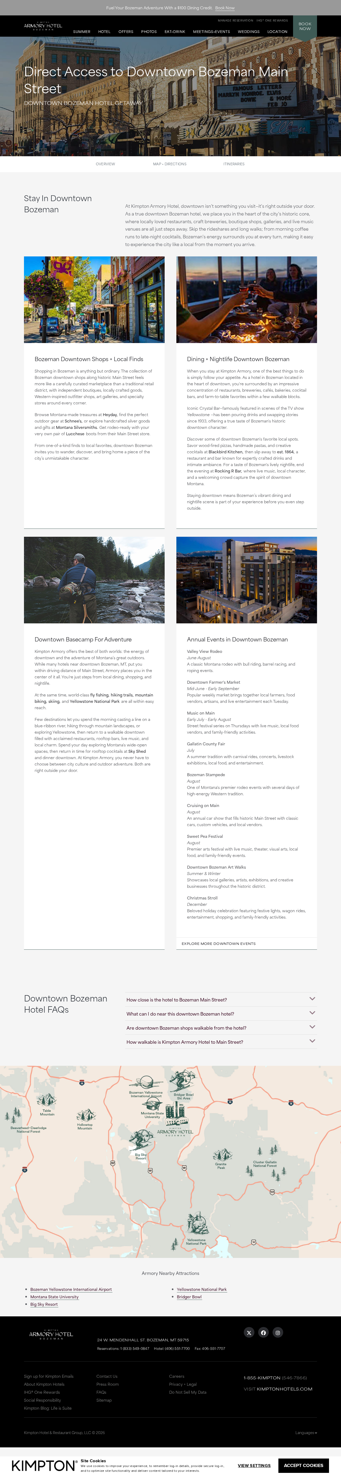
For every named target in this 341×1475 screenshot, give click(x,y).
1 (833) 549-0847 (134, 1348)
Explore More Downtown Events (219, 943)
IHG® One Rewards (42, 1392)
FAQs (101, 1392)
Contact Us (106, 1376)
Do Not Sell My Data (187, 1392)
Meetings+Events (211, 31)
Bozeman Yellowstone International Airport (71, 1289)
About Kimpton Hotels (44, 1384)
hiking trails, (122, 695)
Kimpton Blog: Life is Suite (48, 1408)
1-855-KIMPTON (262, 1378)
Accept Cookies (303, 1465)
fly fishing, (99, 695)
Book (305, 26)
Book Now (225, 8)
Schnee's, (73, 421)
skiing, (54, 701)
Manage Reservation (235, 20)
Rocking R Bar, (228, 471)
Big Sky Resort (44, 1304)
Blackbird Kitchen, (226, 452)
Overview (105, 163)
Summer (81, 31)
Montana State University (54, 1297)
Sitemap (104, 1400)
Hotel (104, 31)
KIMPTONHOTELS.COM (284, 1389)
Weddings (248, 31)
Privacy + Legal (183, 1384)
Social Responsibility (42, 1400)
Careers (176, 1376)
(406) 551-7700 (177, 1348)
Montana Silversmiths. (77, 427)
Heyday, (110, 414)
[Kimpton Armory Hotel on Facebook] (263, 1332)
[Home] (45, 24)
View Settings (254, 1466)
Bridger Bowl (189, 1297)
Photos (149, 31)
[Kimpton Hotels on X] (249, 1332)
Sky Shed (137, 751)
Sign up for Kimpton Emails (49, 1376)
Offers (126, 31)
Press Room (107, 1384)
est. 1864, (285, 452)
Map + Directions (169, 163)
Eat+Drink (175, 31)
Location (277, 31)
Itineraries (234, 163)
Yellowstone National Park (95, 701)
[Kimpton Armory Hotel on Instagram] (278, 1332)
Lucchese (75, 433)
